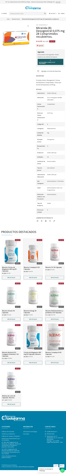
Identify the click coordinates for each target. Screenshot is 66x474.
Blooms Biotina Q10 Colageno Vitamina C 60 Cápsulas (10, 354)
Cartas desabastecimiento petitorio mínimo (9, 456)
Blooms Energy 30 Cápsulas (30, 312)
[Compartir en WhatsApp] (45, 221)
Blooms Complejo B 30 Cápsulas (32, 268)
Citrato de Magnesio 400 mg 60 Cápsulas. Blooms (32, 353)
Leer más (58, 2)
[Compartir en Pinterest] (50, 221)
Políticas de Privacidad (8, 431)
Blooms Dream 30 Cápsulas (8, 312)
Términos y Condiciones (8, 434)
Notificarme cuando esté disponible (47, 63)
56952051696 (50, 434)
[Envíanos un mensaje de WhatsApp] (62, 470)
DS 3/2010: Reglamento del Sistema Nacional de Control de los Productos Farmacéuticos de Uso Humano (11, 451)
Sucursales (26, 434)
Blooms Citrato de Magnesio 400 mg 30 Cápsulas (9, 269)
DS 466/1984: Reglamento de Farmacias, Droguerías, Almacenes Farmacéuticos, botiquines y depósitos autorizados (11, 444)
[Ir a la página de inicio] (33, 8)
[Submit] (45, 13)
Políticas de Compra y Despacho (11, 436)
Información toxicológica (30, 431)
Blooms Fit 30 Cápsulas (53, 267)
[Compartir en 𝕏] (41, 221)
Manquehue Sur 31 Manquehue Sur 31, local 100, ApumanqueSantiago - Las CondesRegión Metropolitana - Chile (55, 439)
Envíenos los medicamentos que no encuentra (11, 439)
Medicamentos (16, 19)
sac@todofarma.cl (52, 431)
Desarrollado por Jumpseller (26, 466)
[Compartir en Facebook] (37, 221)
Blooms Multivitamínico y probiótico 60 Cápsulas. (54, 312)
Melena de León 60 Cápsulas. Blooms (8, 397)
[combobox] (27, 13)
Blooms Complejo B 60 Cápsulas (53, 353)
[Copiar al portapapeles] (54, 221)
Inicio (8, 19)
